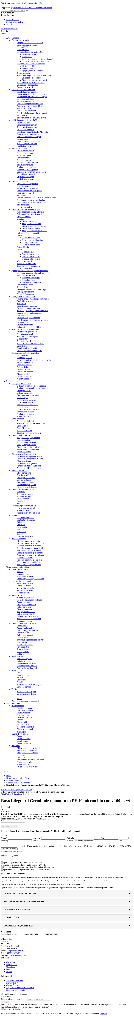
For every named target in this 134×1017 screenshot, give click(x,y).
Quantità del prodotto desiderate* (80, 841)
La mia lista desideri (14, 22)
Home (8, 776)
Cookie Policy (12, 985)
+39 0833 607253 (18, 955)
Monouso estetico (13, 780)
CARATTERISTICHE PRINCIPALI (20, 893)
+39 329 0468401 (12, 953)
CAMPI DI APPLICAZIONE (17, 909)
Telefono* (36, 841)
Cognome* (37, 838)
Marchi (9, 971)
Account (4, 771)
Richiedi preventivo (9, 849)
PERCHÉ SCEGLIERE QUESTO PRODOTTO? (26, 901)
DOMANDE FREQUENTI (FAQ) (19, 926)
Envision (103, 1014)
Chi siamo (10, 962)
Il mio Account (12, 19)
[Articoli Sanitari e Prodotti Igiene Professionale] (31, 8)
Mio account (11, 964)
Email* (4, 841)
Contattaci (10, 967)
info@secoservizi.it (15, 951)
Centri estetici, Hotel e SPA (17, 778)
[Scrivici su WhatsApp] (6, 1009)
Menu (3, 33)
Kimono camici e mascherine (18, 783)
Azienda (70, 838)
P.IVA (101, 838)
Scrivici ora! (18, 1009)
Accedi (9, 24)
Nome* (4, 838)
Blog (8, 969)
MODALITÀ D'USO (13, 918)
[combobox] (13, 10)
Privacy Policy (12, 983)
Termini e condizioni (14, 980)
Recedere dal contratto (15, 990)
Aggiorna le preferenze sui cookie (20, 987)
